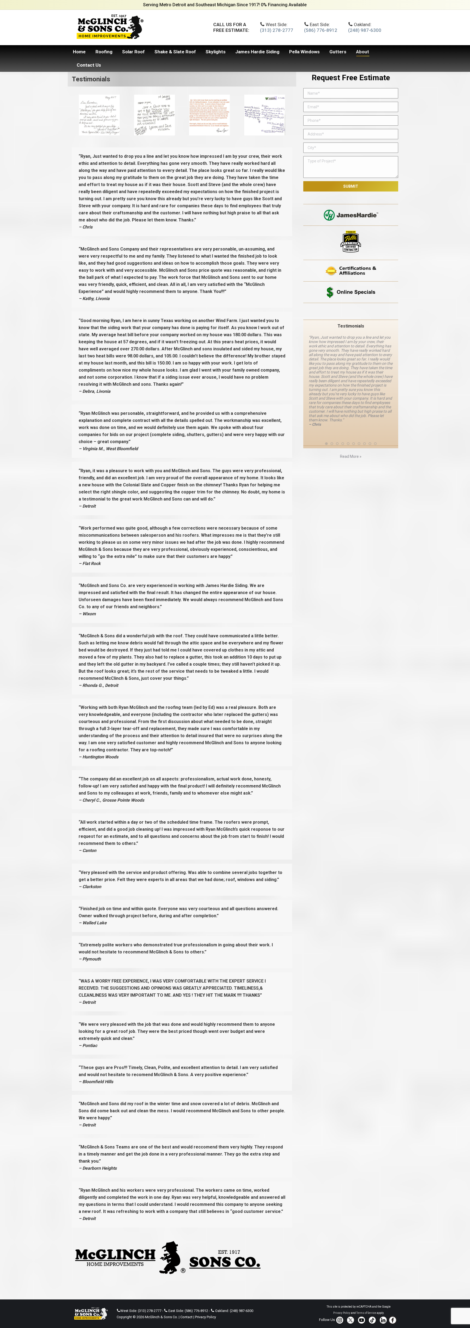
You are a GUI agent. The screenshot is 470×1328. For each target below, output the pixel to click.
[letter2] (209, 115)
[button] (326, 422)
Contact (186, 1317)
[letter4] (99, 115)
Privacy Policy (205, 1317)
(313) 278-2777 (276, 30)
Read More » (350, 435)
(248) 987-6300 (364, 30)
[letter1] (264, 115)
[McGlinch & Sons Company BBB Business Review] (350, 311)
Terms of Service (366, 1312)
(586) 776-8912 (320, 30)
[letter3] (154, 115)
